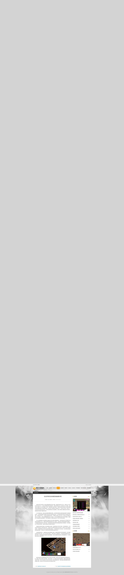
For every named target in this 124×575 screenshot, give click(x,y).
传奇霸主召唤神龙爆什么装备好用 (78, 518)
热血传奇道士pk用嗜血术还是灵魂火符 (78, 514)
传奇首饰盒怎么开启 (76, 520)
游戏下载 (36, 492)
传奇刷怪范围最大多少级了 (77, 547)
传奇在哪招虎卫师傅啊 (76, 526)
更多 (88, 496)
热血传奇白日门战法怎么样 (42, 566)
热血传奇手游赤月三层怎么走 (77, 516)
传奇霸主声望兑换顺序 (76, 551)
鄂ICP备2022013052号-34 (74, 572)
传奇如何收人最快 (75, 522)
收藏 (90, 484)
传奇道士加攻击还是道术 (76, 528)
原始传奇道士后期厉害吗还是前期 (78, 512)
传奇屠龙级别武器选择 (76, 524)
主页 (34, 492)
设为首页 (87, 484)
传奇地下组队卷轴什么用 (76, 549)
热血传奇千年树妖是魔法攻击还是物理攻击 (64, 566)
